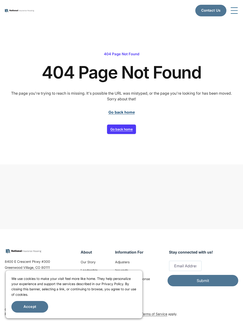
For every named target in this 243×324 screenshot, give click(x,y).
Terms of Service (154, 314)
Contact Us (211, 10)
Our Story (88, 262)
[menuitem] (19, 10)
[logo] (23, 251)
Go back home (121, 129)
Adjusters (122, 262)
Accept (29, 306)
